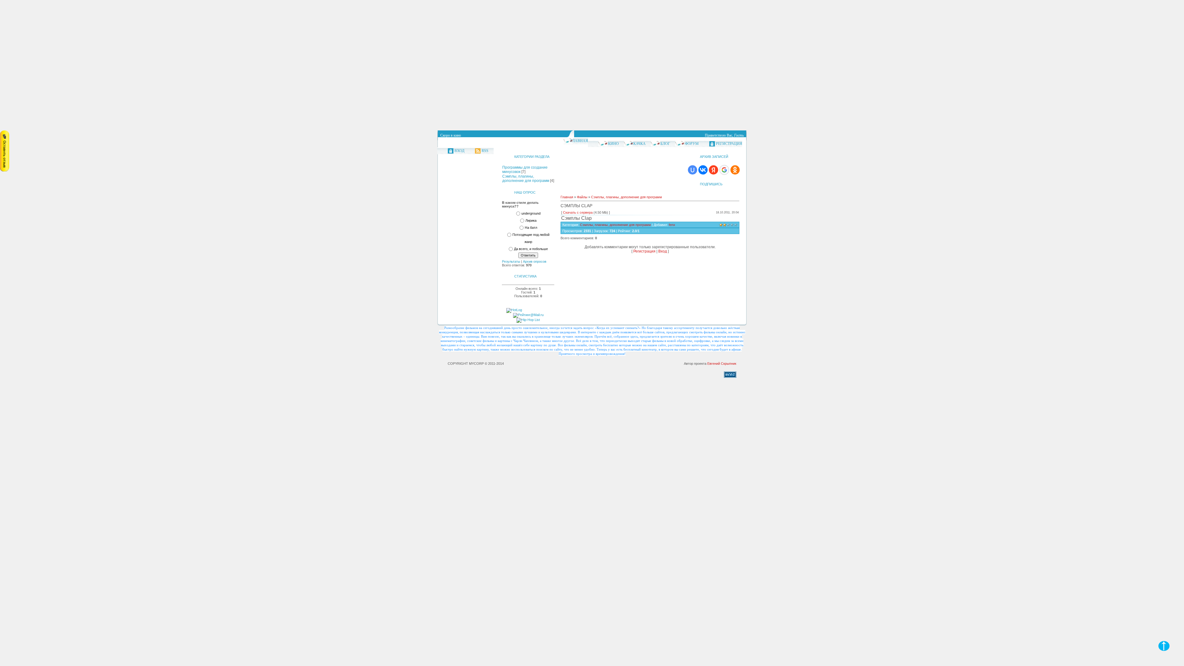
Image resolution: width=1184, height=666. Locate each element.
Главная (579, 141)
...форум (690, 144)
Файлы (582, 197)
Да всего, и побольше (531, 249)
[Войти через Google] (724, 170)
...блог (664, 144)
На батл (531, 227)
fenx (672, 225)
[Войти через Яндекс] (713, 170)
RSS (485, 151)
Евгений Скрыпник (721, 363)
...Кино (612, 144)
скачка (638, 144)
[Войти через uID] (692, 170)
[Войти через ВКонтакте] (703, 170)
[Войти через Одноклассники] (735, 170)
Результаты (511, 261)
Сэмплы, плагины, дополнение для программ (525, 178)
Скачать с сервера (578, 212)
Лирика (530, 220)
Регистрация (729, 144)
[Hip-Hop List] (528, 320)
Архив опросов (534, 261)
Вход (459, 151)
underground (531, 213)
